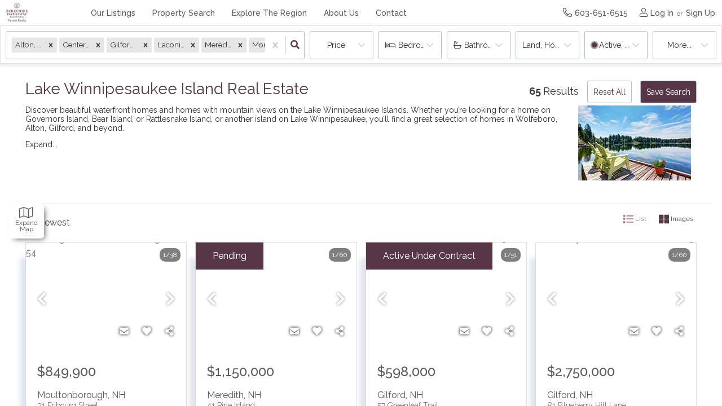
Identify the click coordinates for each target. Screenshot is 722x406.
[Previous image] (42, 300)
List (639, 219)
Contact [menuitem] (391, 12)
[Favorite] (146, 331)
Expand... (41, 144)
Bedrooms (417, 45)
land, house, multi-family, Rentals (550, 45)
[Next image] (170, 300)
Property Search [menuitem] (183, 12)
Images (681, 219)
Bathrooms (484, 45)
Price (336, 45)
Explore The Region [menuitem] (269, 12)
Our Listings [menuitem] (113, 12)
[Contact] (124, 331)
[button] (51, 45)
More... (679, 45)
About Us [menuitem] (341, 12)
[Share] (169, 331)
